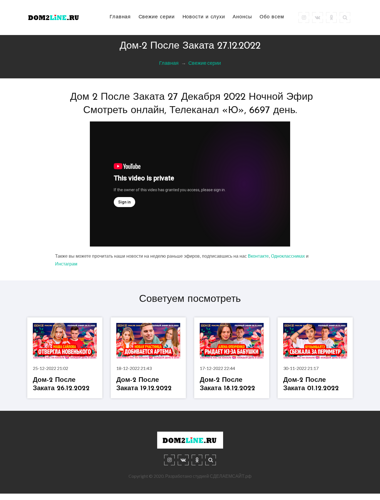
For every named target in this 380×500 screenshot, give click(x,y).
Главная (120, 17)
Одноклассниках (288, 256)
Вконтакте (258, 256)
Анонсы (242, 17)
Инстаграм (66, 264)
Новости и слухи (203, 17)
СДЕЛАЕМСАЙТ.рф (230, 476)
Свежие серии (157, 17)
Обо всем (272, 17)
